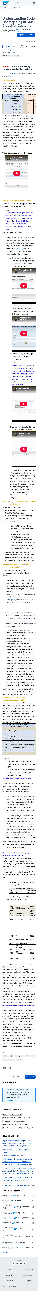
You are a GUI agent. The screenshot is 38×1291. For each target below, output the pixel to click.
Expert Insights (15, 1128)
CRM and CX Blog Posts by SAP (12, 8)
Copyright (9, 1275)
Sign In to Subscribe (26, 35)
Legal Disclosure (28, 1275)
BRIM (4, 1114)
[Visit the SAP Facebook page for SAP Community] (13, 1263)
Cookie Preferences (9, 1286)
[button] (10, 50)
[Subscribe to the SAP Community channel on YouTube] (21, 1263)
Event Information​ (23, 1124)
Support (28, 1280)
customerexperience (19, 1121)
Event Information (8, 1124)
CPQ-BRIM (6, 1121)
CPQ (27, 1117)
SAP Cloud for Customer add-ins (12, 56)
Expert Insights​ (28, 1128)
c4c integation (18, 1056)
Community (14, 3)
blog (16, 73)
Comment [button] (30, 1077)
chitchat (20, 1117)
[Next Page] (20, 1131)
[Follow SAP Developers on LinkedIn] (24, 1263)
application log (7, 1056)
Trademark (9, 1280)
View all (5, 1253)
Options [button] (18, 38)
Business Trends (14, 1114)
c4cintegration (29, 1056)
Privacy (9, 1269)
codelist (19, 1060)
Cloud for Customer (8, 1060)
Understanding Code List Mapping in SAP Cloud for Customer (18, 22)
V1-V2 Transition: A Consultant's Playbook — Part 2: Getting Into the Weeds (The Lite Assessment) (18, 1180)
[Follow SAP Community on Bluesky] (17, 1263)
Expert (5, 1128)
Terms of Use (28, 1269)
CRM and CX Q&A (10, 1155)
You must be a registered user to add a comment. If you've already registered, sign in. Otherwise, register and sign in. (18, 1093)
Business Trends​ (8, 1117)
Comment (10, 1101)
